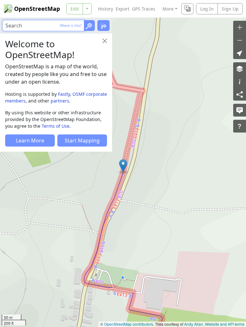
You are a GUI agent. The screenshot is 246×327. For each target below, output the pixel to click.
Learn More (30, 140)
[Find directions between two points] (103, 25)
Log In (207, 9)
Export (122, 9)
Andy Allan (193, 324)
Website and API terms (224, 324)
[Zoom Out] (239, 40)
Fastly (64, 94)
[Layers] (239, 68)
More (168, 9)
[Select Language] (187, 8)
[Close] (105, 41)
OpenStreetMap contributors (128, 324)
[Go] (89, 25)
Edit (74, 9)
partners (60, 101)
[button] (123, 165)
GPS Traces (143, 9)
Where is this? (70, 25)
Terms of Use (56, 126)
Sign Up (230, 9)
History (105, 9)
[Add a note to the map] (239, 110)
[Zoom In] (239, 27)
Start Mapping (82, 140)
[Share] (239, 94)
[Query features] (239, 126)
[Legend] (239, 81)
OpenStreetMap (37, 8)
